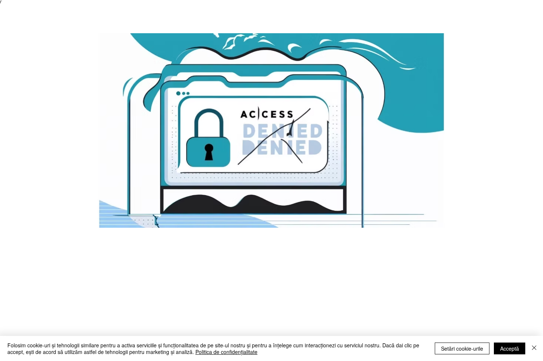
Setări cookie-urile (462, 348)
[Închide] (534, 348)
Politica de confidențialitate (226, 351)
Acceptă (509, 348)
